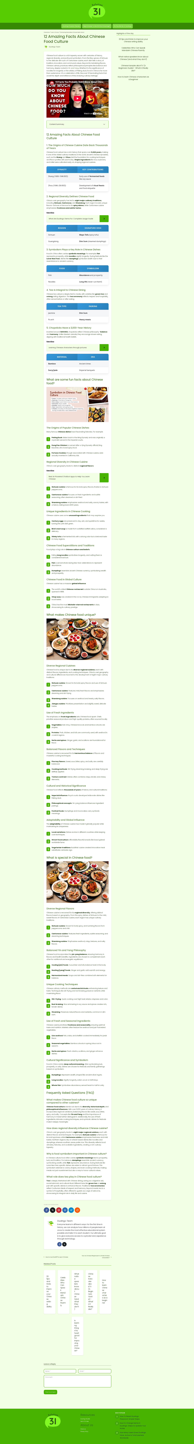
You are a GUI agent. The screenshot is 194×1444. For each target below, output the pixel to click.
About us (83, 1429)
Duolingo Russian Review (71, 26)
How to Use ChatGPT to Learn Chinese (57, 1257)
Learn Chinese (84, 1421)
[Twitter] (64, 1244)
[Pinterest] (59, 1210)
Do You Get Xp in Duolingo (122, 26)
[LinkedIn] (65, 1210)
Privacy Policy (84, 1431)
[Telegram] (71, 1210)
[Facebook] (46, 1210)
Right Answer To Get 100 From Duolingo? (96, 26)
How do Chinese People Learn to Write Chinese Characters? (95, 1257)
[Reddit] (77, 1210)
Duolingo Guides (85, 1419)
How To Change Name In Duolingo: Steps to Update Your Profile (133, 1426)
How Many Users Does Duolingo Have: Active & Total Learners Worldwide (133, 1435)
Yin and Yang (73, 68)
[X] (52, 1210)
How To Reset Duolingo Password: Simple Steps (130, 1417)
